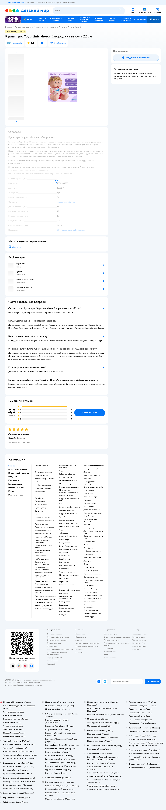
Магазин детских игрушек (45, 599)
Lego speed (63, 605)
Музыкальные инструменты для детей (68, 491)
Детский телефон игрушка (69, 507)
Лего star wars (64, 556)
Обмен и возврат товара (56, 640)
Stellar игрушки (41, 482)
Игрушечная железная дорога (43, 546)
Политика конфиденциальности (60, 649)
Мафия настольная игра (93, 551)
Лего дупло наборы (67, 565)
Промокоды (52, 646)
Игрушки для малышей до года (69, 500)
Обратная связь (53, 661)
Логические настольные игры (93, 532)
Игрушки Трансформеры (69, 530)
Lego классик (89, 490)
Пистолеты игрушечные (44, 521)
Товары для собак (139, 640)
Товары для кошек (139, 634)
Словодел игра (89, 528)
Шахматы (87, 525)
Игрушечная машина (43, 534)
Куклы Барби (89, 567)
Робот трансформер (67, 474)
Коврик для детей (66, 495)
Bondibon (39, 511)
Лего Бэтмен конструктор (69, 523)
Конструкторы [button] (15, 484)
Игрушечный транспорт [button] (19, 473)
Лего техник (64, 562)
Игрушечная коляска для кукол (93, 581)
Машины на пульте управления (42, 541)
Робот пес (63, 504)
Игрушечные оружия (43, 530)
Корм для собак (138, 643)
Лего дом (63, 615)
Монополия (88, 554)
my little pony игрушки (44, 485)
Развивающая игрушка (43, 602)
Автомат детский (41, 524)
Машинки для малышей (68, 481)
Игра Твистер (89, 516)
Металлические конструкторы (65, 597)
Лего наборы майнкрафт (69, 549)
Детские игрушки (23, 27)
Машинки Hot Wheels (43, 537)
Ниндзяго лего (65, 543)
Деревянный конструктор (69, 590)
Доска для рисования (92, 510)
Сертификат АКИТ (54, 658)
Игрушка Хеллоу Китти (68, 536)
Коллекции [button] (13, 480)
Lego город (63, 552)
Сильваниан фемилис (43, 472)
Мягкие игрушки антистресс (90, 606)
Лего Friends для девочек (94, 466)
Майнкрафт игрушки (67, 484)
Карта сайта (51, 664)
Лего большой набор (92, 475)
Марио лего (63, 578)
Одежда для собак (139, 646)
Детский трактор (41, 584)
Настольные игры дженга (93, 513)
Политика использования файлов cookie (57, 653)
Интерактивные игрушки (69, 487)
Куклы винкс (89, 586)
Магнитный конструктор (69, 575)
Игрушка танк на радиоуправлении (42, 568)
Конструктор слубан (92, 469)
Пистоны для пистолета (44, 527)
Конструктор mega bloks (93, 487)
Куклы (86, 564)
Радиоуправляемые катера (45, 596)
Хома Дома (39, 498)
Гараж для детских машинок (42, 577)
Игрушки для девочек (43, 606)
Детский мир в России (14, 685)
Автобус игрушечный (43, 587)
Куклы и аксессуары (45, 27)
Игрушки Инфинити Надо (45, 479)
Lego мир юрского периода (66, 586)
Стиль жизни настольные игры (93, 537)
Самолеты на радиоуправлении (42, 563)
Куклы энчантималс (42, 466)
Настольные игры (91, 497)
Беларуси (38, 685)
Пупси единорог (41, 508)
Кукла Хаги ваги (65, 517)
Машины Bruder (41, 505)
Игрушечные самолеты (44, 573)
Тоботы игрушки (41, 475)
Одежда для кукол (91, 577)
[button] (154, 19)
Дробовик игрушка (42, 517)
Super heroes (64, 569)
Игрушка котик (90, 602)
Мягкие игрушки (90, 592)
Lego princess (89, 494)
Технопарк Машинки (43, 488)
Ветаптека (136, 649)
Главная (8, 27)
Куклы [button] (11, 491)
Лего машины (89, 479)
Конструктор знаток (67, 608)
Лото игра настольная (92, 558)
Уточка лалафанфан (66, 520)
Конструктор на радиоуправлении (91, 483)
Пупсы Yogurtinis (75, 27)
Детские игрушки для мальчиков (67, 467)
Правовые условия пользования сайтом (39, 680)
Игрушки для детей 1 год (68, 514)
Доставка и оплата (54, 634)
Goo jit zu (38, 495)
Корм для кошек (138, 637)
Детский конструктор (68, 546)
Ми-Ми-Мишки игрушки (69, 527)
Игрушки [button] (12, 476)
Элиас (86, 545)
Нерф (37, 514)
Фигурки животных (67, 510)
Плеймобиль (40, 501)
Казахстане (28, 685)
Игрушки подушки (91, 610)
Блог (106, 655)
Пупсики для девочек (92, 574)
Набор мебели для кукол (93, 589)
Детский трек (40, 556)
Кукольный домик (91, 571)
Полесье (38, 469)
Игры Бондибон (90, 541)
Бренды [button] (12, 466)
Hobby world (89, 506)
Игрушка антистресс (67, 471)
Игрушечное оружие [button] (17, 469)
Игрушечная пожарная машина (44, 592)
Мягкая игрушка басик (92, 599)
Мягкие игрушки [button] (15, 495)
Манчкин (87, 500)
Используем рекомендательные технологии (22, 682)
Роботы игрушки (65, 477)
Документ (17, 247)
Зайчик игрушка (90, 617)
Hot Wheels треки (42, 559)
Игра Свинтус (89, 548)
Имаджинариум (90, 503)
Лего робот (63, 593)
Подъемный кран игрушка (45, 581)
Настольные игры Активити (91, 520)
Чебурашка (63, 533)
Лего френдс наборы (67, 572)
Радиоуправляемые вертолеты (42, 551)
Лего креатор (64, 602)
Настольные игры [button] (16, 487)
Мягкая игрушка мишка (93, 595)
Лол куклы (88, 561)
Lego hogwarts (65, 559)
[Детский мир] (27, 11)
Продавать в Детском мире (58, 637)
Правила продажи (54, 643)
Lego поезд (63, 582)
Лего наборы (64, 540)
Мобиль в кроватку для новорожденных (44, 610)
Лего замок (88, 472)
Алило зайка (40, 492)
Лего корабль (64, 611)
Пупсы (62, 27)
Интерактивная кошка (92, 613)
